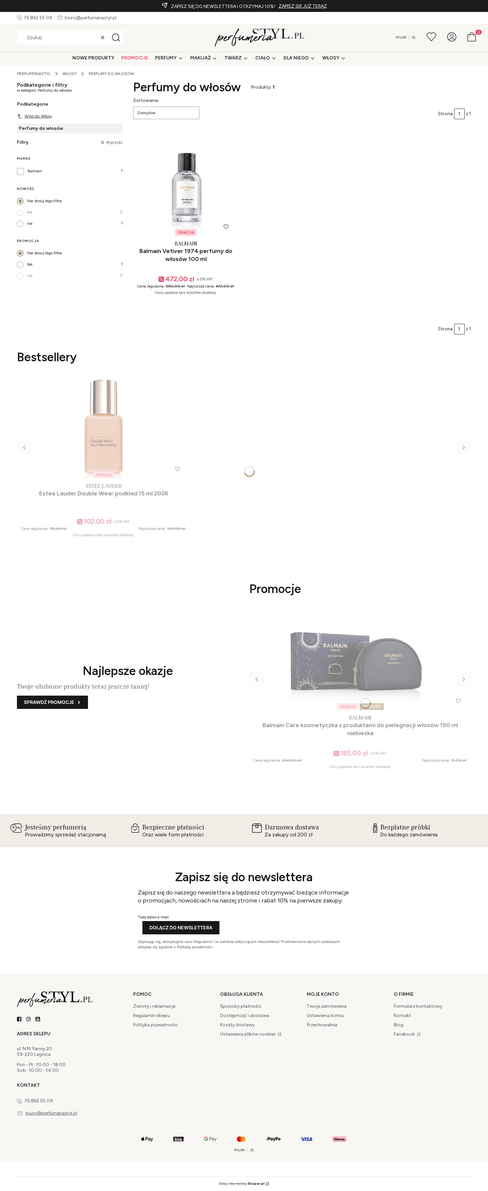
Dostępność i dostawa (244, 1015)
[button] (116, 37)
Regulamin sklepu (151, 1015)
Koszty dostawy (237, 1025)
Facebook (405, 1034)
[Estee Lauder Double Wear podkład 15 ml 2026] (104, 427)
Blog (398, 1025)
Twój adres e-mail (153, 917)
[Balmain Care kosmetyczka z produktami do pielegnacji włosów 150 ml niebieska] (360, 659)
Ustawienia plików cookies (248, 1034)
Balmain (35, 171)
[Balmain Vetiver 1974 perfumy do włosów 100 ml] (186, 185)
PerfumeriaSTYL (33, 73)
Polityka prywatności (155, 1025)
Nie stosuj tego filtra (44, 201)
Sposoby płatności (240, 1006)
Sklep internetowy (242, 1183)
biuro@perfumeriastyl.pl (91, 18)
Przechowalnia (322, 1025)
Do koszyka (183, 306)
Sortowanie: (146, 100)
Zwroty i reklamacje (154, 1006)
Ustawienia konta (325, 1015)
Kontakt (402, 1015)
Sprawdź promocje (49, 702)
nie (30, 223)
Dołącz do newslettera (180, 927)
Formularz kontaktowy (418, 1006)
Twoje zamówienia (327, 1006)
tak (30, 212)
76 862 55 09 (38, 18)
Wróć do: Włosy (38, 116)
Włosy (69, 73)
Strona (445, 114)
